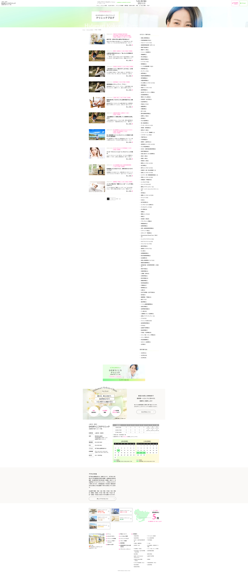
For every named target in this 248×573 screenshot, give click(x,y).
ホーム (98, 5)
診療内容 (126, 5)
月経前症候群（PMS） (152, 562)
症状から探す (132, 5)
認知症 (148, 559)
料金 (137, 5)
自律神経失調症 (150, 550)
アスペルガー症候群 (151, 536)
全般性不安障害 (150, 556)
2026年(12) (143, 353)
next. (117, 199)
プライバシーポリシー (125, 549)
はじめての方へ (111, 5)
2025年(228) (144, 355)
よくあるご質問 (142, 5)
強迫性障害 (136, 538)
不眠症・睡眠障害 (137, 543)
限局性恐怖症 (137, 566)
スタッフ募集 (123, 540)
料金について (123, 534)
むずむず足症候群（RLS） (139, 562)
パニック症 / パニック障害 (152, 548)
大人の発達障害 (150, 538)
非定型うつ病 (137, 545)
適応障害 (136, 554)
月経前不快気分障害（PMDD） (138, 560)
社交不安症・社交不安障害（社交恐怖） (139, 551)
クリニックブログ (90, 29)
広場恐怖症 (149, 564)
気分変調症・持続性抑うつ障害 (152, 546)
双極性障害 (136, 536)
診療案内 (135, 534)
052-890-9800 (98, 442)
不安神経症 (149, 540)
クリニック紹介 (104, 5)
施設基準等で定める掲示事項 (125, 546)
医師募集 (122, 543)
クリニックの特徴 (119, 5)
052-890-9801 (98, 445)
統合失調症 (136, 564)
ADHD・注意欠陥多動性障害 (139, 540)
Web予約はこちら (146, 412)
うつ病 (148, 543)
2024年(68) (143, 357)
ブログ (148, 5)
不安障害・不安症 (137, 548)
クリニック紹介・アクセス (111, 541)
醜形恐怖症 (149, 554)
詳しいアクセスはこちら (102, 498)
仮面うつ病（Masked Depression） (138, 556)
